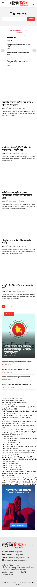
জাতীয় (3, 364)
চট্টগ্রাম (3, 108)
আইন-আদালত (4, 379)
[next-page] (34, 50)
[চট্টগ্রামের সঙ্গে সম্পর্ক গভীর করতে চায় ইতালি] (18, 225)
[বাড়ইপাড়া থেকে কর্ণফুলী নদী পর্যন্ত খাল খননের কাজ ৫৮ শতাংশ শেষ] (18, 132)
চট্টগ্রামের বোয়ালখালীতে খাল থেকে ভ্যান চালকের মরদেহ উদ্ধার (16, 377)
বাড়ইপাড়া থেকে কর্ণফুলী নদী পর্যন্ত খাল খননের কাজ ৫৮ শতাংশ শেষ (16, 148)
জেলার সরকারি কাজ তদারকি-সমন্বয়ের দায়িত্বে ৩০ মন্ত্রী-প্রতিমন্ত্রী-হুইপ (17, 349)
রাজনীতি (3, 372)
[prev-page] (3, 50)
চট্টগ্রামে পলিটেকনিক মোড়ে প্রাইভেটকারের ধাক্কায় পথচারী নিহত (16, 384)
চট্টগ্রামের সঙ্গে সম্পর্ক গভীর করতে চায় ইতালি (16, 241)
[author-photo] (7, 108)
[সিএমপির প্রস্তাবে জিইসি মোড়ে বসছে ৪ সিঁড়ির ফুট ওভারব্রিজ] (18, 87)
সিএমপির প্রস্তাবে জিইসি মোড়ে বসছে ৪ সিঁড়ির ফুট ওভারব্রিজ (17, 103)
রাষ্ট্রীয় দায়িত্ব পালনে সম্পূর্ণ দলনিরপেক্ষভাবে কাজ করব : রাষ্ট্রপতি (16, 362)
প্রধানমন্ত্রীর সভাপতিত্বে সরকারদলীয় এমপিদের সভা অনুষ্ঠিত (15, 369)
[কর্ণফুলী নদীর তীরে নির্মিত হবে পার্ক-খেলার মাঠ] (18, 270)
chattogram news (13, 153)
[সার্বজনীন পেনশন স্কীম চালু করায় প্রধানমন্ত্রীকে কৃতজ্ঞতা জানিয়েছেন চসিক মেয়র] (18, 177)
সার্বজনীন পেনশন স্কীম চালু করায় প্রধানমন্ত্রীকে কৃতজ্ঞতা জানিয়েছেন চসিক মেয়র (17, 195)
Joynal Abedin (12, 108)
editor (5, 355)
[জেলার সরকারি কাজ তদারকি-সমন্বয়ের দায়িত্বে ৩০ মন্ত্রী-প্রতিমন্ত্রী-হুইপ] (18, 336)
